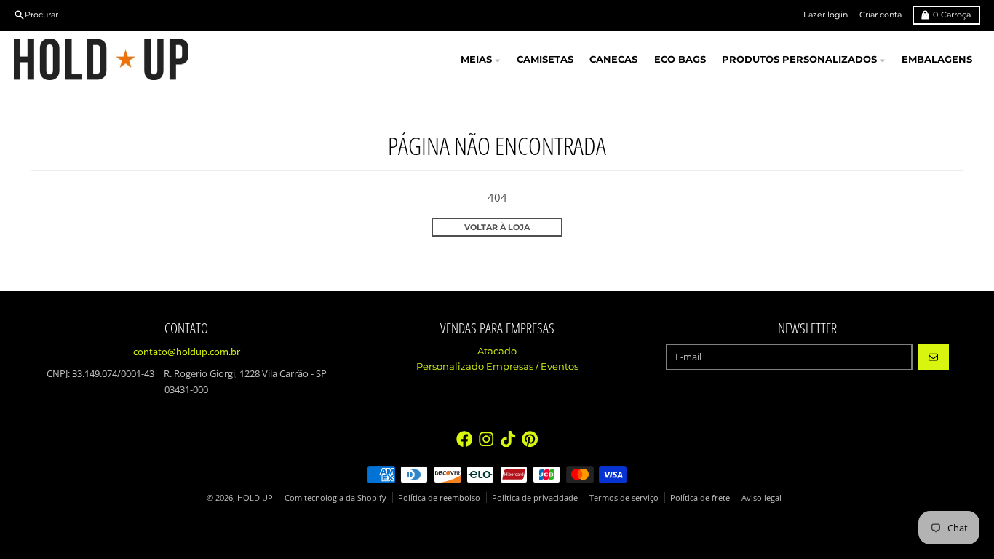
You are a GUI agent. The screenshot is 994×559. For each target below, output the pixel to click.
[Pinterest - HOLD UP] (530, 439)
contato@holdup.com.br (186, 351)
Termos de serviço (624, 497)
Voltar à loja (497, 227)
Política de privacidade (535, 497)
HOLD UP (255, 497)
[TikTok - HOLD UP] (508, 439)
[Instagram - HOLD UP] (486, 439)
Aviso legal (761, 497)
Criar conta (880, 14)
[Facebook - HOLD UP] (464, 439)
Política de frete (700, 497)
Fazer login (825, 14)
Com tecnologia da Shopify (335, 497)
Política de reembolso (439, 497)
